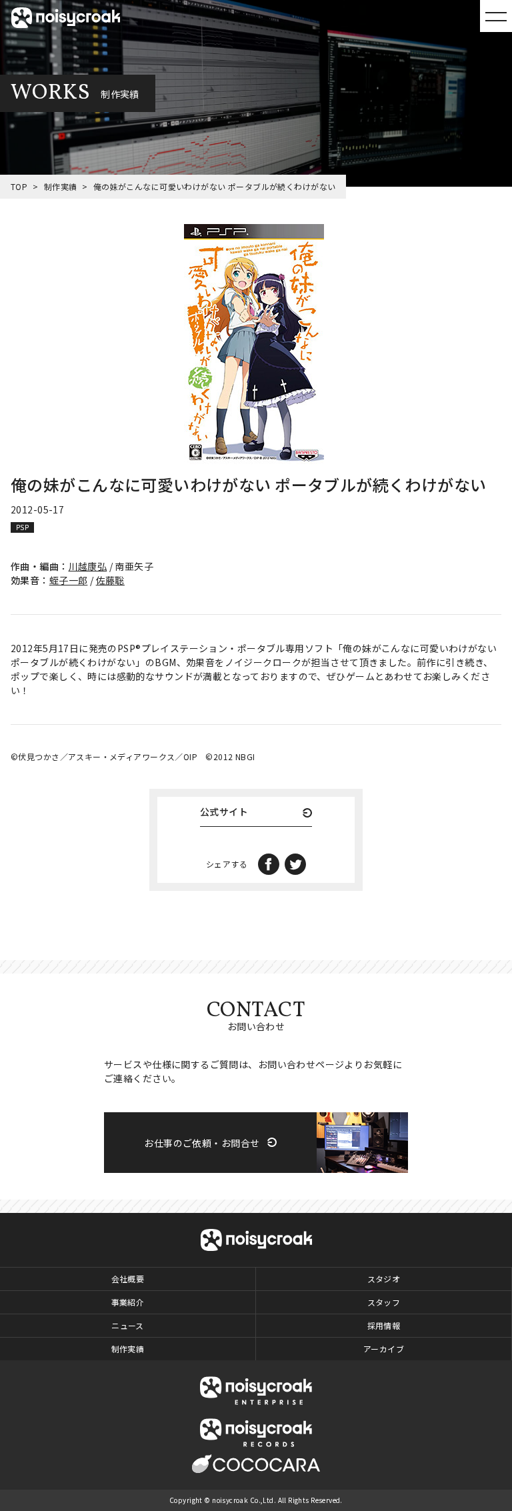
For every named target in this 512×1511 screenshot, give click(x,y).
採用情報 (384, 1325)
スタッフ (384, 1302)
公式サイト (224, 812)
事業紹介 (128, 1302)
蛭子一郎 (68, 580)
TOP (19, 186)
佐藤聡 (110, 580)
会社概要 (128, 1278)
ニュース (127, 1325)
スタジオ (384, 1278)
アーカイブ (383, 1348)
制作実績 (60, 186)
